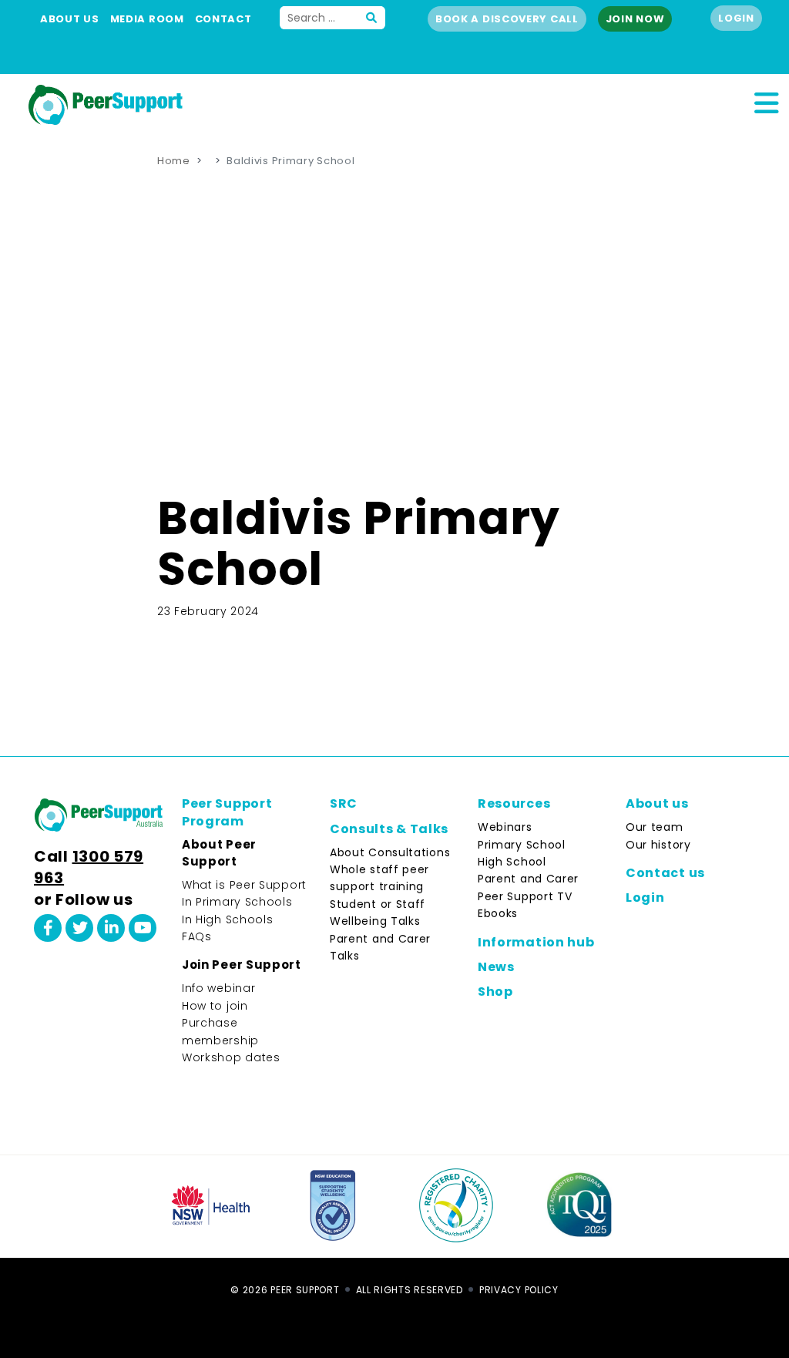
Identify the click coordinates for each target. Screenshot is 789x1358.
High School (512, 861)
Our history (658, 844)
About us (69, 19)
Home (173, 160)
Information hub (536, 942)
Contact (223, 19)
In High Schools (228, 919)
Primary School (522, 844)
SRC (344, 803)
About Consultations (390, 852)
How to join (215, 1005)
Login (736, 18)
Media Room (147, 19)
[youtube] (142, 928)
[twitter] (79, 928)
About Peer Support (219, 852)
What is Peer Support (244, 884)
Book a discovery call (507, 19)
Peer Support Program (227, 812)
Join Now (635, 19)
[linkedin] (111, 928)
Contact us (665, 873)
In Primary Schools (237, 901)
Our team (654, 827)
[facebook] (48, 928)
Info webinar (218, 988)
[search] (372, 17)
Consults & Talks (389, 829)
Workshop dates (231, 1057)
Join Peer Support (241, 964)
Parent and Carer (528, 878)
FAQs (197, 936)
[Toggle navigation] (765, 101)
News (496, 967)
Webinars (505, 827)
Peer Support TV (525, 896)
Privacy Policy (519, 1289)
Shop (495, 991)
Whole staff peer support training (379, 878)
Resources (514, 803)
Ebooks (498, 913)
